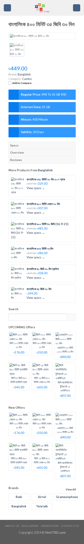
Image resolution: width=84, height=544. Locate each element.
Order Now (50, 525)
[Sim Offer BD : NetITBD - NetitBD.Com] (42, 8)
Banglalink (45, 170)
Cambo (27, 79)
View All (71, 489)
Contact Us (70, 525)
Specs (14, 145)
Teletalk (42, 506)
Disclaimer (30, 525)
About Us (12, 525)
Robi (19, 497)
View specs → (36, 188)
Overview (17, 152)
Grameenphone (65, 497)
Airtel (42, 497)
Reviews (16, 160)
